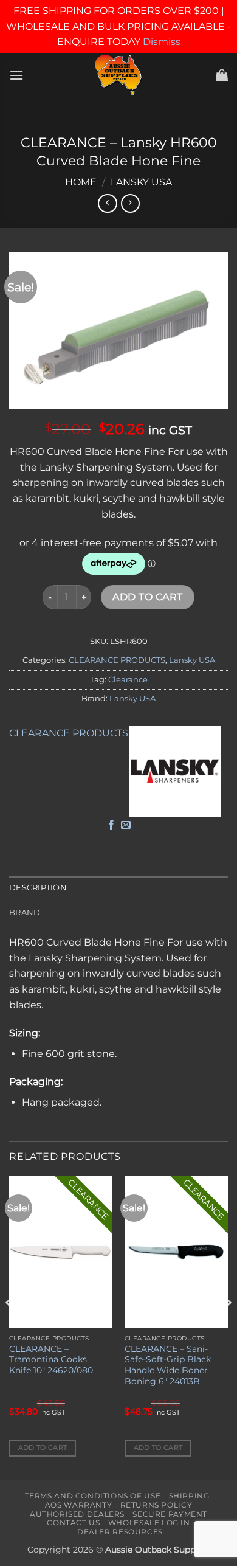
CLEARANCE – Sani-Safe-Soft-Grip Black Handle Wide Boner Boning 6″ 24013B (168, 1365)
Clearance (128, 679)
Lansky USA (141, 182)
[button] (16, 75)
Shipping (189, 1495)
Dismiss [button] (161, 41)
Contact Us (73, 1522)
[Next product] (107, 203)
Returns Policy (156, 1504)
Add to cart (147, 597)
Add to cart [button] (42, 1447)
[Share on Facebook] (111, 825)
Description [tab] (38, 887)
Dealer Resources (120, 1531)
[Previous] (9, 1326)
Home (81, 182)
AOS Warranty (78, 1504)
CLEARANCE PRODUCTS (117, 660)
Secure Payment (169, 1514)
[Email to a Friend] (126, 825)
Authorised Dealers (77, 1514)
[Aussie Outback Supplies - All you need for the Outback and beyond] (118, 75)
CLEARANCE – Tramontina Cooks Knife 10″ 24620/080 (51, 1359)
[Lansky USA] (175, 771)
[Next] (227, 1326)
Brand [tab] (24, 912)
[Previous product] (130, 203)
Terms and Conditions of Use (93, 1495)
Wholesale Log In (149, 1522)
